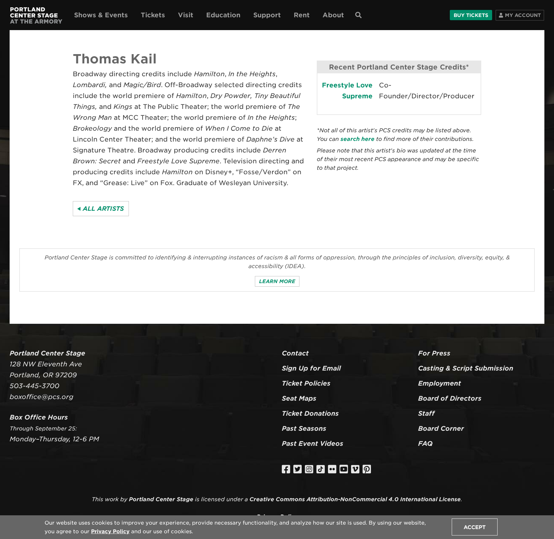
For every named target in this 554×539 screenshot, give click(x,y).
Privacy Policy (110, 531)
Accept (475, 527)
